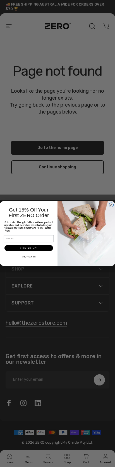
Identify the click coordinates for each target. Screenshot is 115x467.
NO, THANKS (29, 257)
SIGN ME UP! (29, 248)
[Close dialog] (111, 205)
